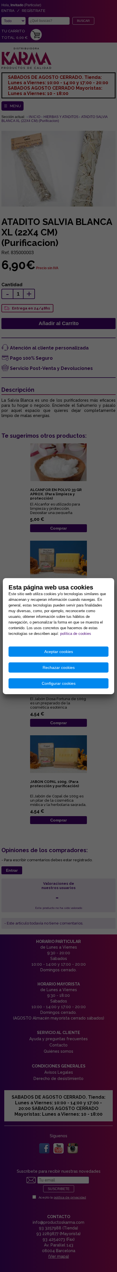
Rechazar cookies (59, 667)
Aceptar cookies (58, 651)
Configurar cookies (59, 683)
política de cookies (75, 633)
